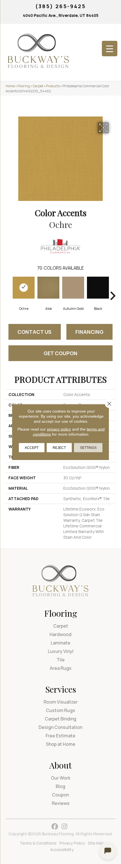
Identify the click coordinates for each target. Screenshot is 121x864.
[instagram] (64, 826)
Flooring (23, 86)
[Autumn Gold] (73, 287)
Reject (59, 448)
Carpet (38, 86)
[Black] (98, 287)
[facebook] (55, 826)
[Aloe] (48, 287)
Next (112, 287)
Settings (88, 448)
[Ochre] (23, 287)
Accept (32, 448)
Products (53, 86)
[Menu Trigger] (109, 48)
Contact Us (34, 331)
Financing (89, 331)
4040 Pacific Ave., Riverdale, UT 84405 (60, 15)
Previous (8, 287)
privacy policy (59, 429)
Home (10, 86)
